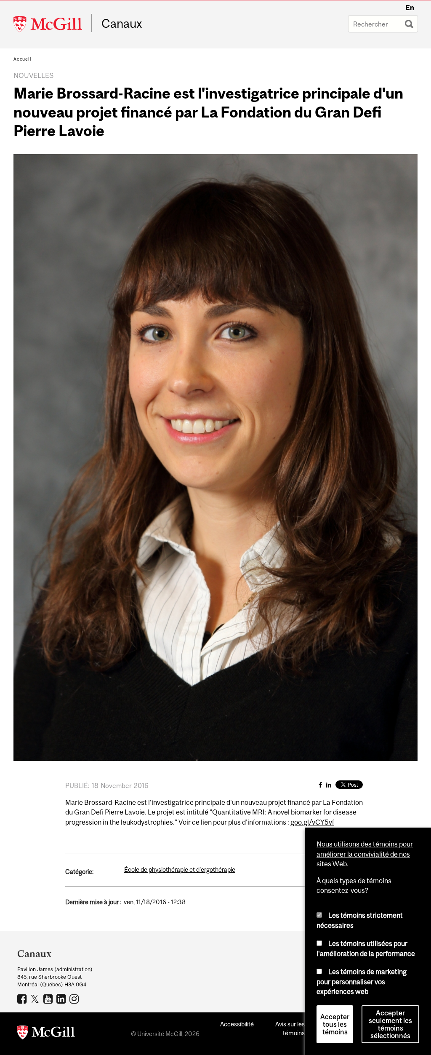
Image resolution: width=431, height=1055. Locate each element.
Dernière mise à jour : (93, 901)
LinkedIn (62, 999)
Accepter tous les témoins (334, 1024)
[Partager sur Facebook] (320, 784)
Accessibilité (237, 1024)
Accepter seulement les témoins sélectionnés (390, 1024)
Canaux (121, 23)
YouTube (49, 999)
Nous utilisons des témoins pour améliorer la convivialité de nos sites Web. (365, 854)
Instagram (75, 999)
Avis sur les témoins (290, 1028)
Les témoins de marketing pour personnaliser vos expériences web (362, 981)
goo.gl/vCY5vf (312, 822)
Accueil (22, 58)
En (409, 7)
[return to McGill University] (45, 1033)
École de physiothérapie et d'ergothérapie (179, 869)
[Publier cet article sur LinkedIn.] (328, 784)
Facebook (23, 999)
